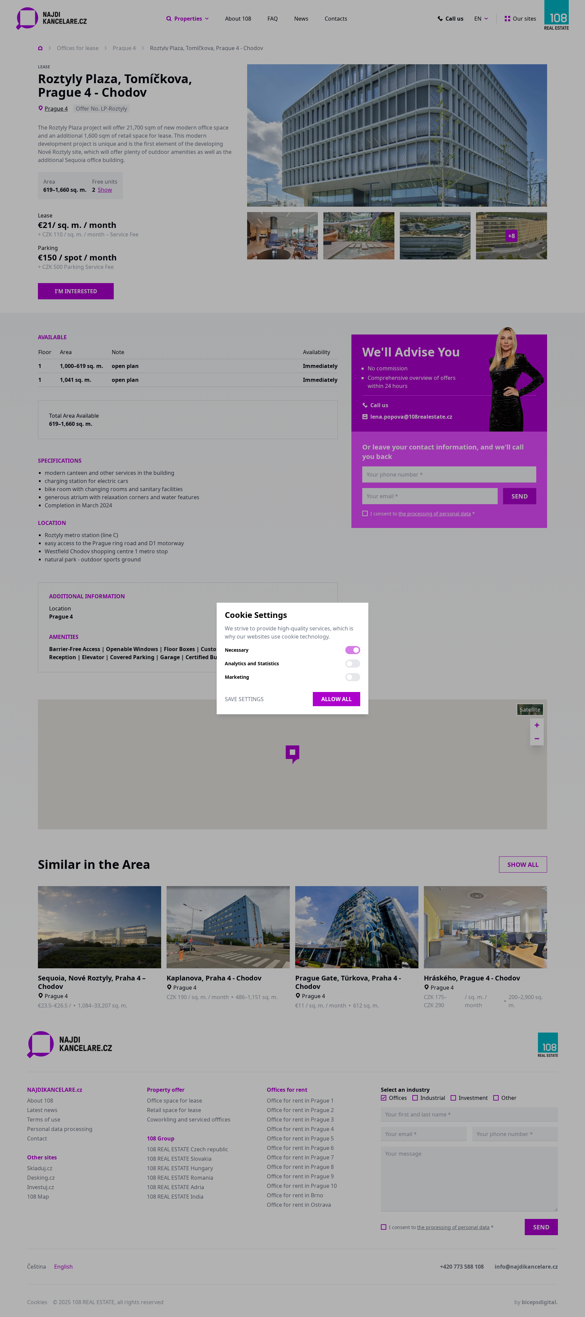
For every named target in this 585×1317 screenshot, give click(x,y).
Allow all (336, 699)
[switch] (352, 650)
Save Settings (244, 699)
